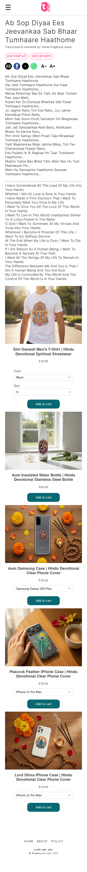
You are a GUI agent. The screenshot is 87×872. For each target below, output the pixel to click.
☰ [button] (8, 7)
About (42, 841)
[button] (8, 66)
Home (28, 841)
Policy (57, 841)
